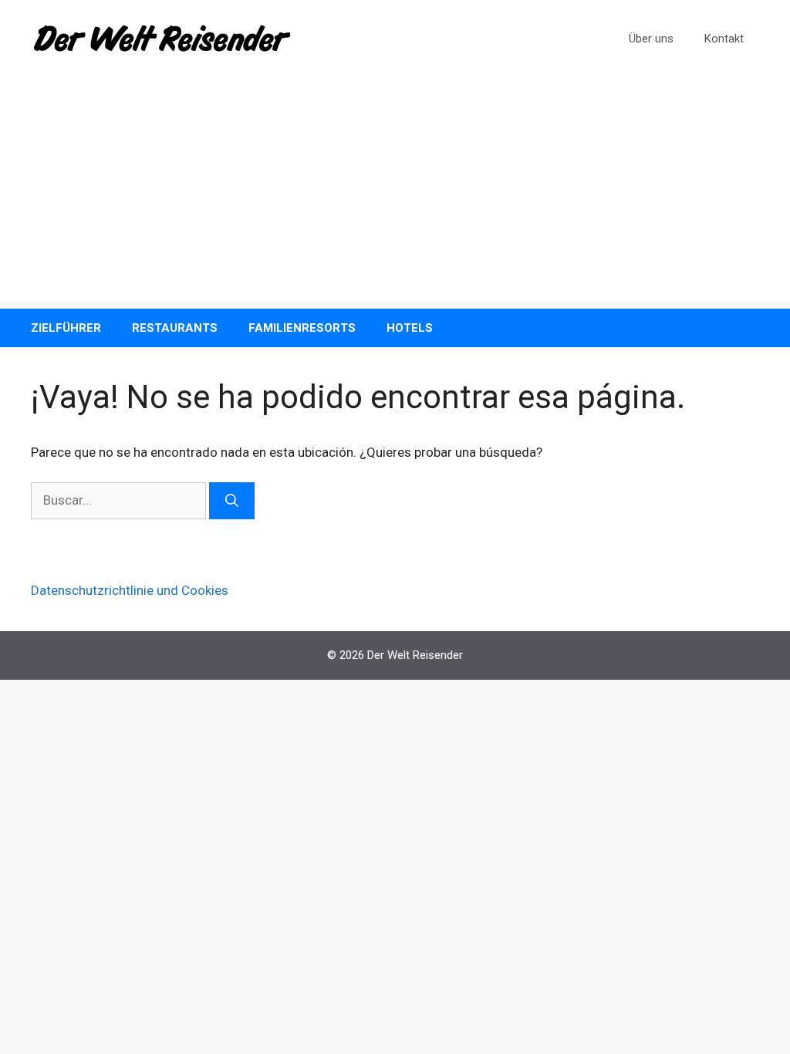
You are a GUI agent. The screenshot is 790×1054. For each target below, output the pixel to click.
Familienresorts (302, 328)
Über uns (651, 39)
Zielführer (66, 328)
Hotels (410, 328)
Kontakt (724, 39)
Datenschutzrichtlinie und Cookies (129, 590)
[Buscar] (232, 500)
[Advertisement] (395, 193)
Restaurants (175, 328)
